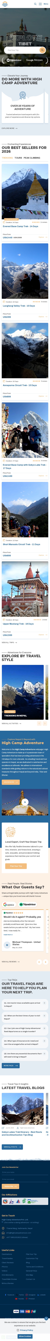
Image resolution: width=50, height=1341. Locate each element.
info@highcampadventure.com (18, 1233)
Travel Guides (7, 1258)
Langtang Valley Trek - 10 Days (19, 306)
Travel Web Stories (9, 1279)
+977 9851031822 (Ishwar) (17, 1237)
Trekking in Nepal (15, 716)
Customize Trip (32, 1258)
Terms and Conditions (34, 1267)
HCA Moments (7, 1275)
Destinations (7, 1254)
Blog (28, 1263)
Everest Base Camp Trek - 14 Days (20, 226)
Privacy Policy (26, 1330)
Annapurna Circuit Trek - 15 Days (20, 385)
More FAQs (8, 1066)
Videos (4, 1271)
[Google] (9, 904)
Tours (18, 158)
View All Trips (8, 642)
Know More (9, 782)
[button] (42, 50)
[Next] (45, 962)
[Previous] (39, 962)
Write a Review (8, 1283)
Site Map (29, 1275)
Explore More (8, 128)
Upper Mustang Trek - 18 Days (18, 624)
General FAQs (31, 1271)
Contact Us (30, 1279)
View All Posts (10, 1147)
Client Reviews (8, 1263)
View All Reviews (9, 962)
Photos (5, 1267)
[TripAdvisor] (27, 904)
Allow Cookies (25, 1336)
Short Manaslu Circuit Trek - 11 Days (21, 544)
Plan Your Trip (16, 866)
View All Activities (10, 723)
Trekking (7, 158)
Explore (41, 237)
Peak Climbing (32, 158)
